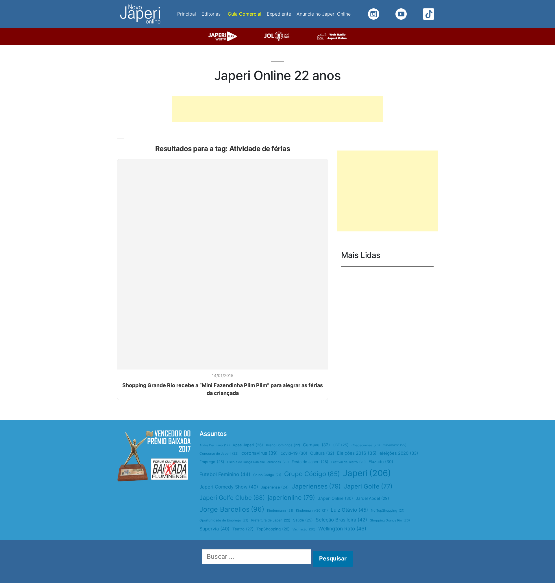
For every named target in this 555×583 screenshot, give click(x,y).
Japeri (367, 473)
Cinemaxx (394, 445)
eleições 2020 (399, 453)
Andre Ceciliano (214, 445)
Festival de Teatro (348, 462)
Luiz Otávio (349, 510)
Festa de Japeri (310, 461)
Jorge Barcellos (231, 509)
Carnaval (316, 445)
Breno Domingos (283, 445)
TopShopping (273, 529)
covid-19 (294, 453)
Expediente (279, 14)
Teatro (243, 529)
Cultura (322, 453)
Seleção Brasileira (341, 520)
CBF (341, 445)
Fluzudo (381, 461)
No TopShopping (387, 510)
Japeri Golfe (368, 486)
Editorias (211, 14)
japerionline (291, 497)
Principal (186, 14)
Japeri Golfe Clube (232, 497)
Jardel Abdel (372, 498)
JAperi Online (335, 498)
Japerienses (316, 486)
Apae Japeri (248, 445)
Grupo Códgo (267, 475)
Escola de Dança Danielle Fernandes (258, 462)
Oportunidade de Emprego (223, 520)
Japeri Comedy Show (228, 487)
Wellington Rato (342, 529)
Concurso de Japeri (218, 454)
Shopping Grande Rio (390, 520)
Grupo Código (312, 474)
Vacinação (304, 529)
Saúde (303, 520)
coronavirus (259, 453)
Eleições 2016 (357, 453)
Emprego (211, 462)
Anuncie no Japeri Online (324, 14)
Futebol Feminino (224, 474)
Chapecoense (366, 445)
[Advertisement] (277, 109)
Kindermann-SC (312, 510)
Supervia (214, 529)
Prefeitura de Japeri (270, 520)
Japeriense (275, 487)
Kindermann (280, 510)
